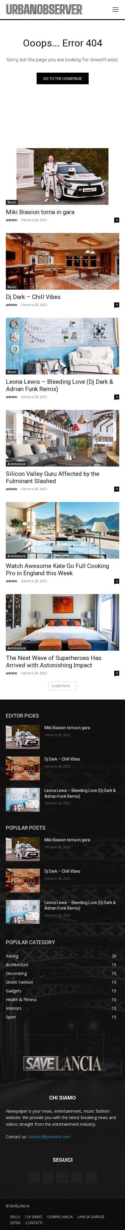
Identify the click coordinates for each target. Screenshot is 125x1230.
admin (11, 220)
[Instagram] (77, 1177)
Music (12, 202)
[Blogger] (34, 1177)
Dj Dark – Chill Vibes (33, 296)
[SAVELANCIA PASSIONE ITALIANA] (62, 1063)
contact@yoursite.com (49, 1136)
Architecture (17, 464)
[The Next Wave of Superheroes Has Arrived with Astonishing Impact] (62, 622)
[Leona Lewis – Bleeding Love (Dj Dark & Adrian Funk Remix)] (62, 346)
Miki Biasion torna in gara (40, 212)
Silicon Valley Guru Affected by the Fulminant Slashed (52, 477)
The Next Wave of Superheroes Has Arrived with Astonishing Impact (53, 662)
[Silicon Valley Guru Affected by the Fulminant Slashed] (62, 438)
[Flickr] (62, 1177)
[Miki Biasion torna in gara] (62, 176)
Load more (61, 685)
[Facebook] (48, 1177)
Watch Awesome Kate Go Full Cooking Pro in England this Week (57, 569)
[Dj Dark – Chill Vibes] (62, 261)
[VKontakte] (91, 1177)
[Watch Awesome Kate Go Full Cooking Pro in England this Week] (62, 530)
